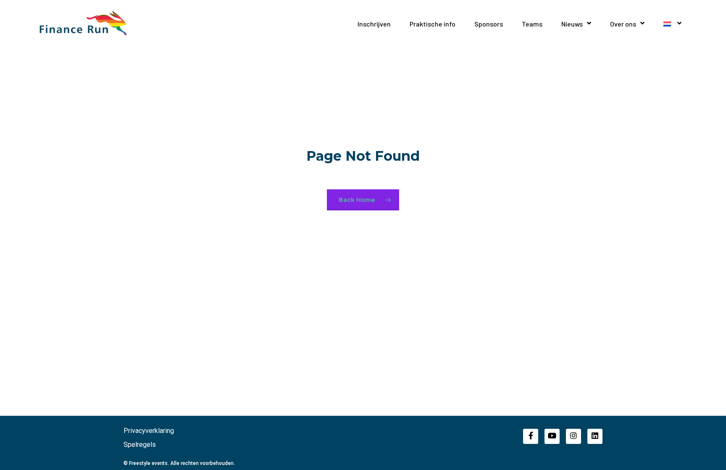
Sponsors (488, 24)
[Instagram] (573, 436)
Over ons (623, 24)
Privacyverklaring (149, 431)
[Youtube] (552, 436)
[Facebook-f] (530, 436)
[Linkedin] (594, 436)
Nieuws (572, 24)
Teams (532, 24)
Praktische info (432, 24)
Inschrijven (374, 24)
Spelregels (140, 445)
